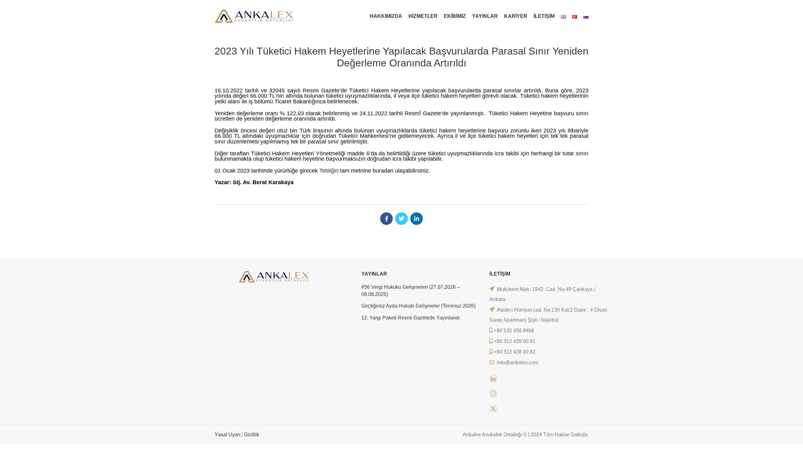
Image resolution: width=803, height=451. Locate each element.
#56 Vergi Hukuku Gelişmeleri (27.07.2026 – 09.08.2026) (410, 290)
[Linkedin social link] (416, 218)
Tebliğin (328, 171)
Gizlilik (251, 434)
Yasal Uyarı (228, 434)
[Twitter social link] (401, 218)
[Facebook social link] (386, 218)
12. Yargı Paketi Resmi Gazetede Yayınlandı (410, 317)
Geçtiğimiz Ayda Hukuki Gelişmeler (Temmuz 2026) (418, 305)
